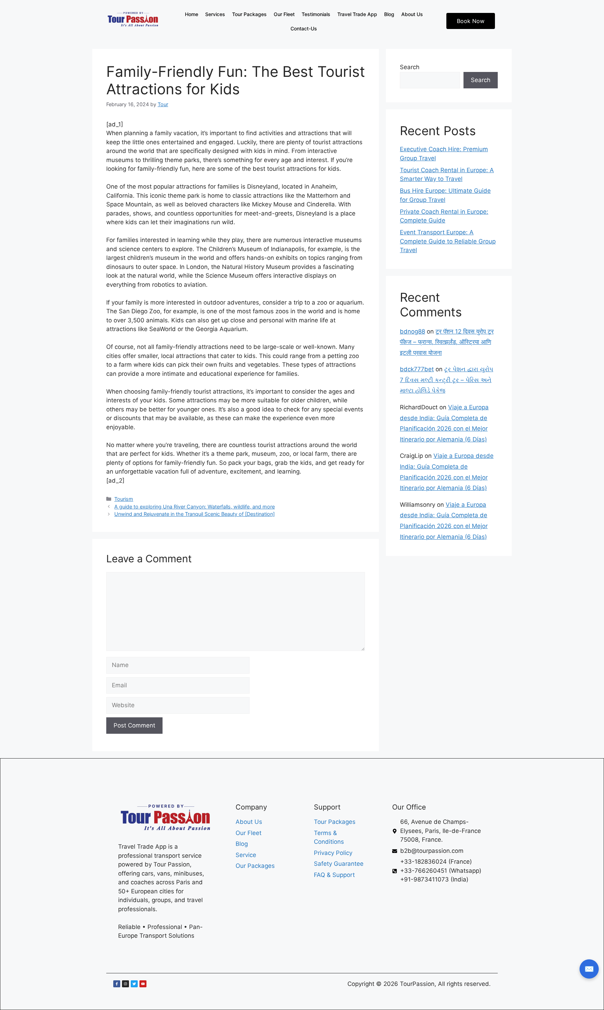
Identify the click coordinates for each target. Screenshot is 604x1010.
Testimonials (316, 14)
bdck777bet (417, 369)
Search (409, 67)
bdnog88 (412, 331)
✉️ (589, 968)
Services (215, 14)
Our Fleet (284, 14)
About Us (412, 14)
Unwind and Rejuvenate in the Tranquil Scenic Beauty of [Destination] (194, 514)
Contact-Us (303, 28)
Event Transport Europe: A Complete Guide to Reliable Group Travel (448, 241)
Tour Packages (249, 14)
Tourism (123, 499)
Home (191, 14)
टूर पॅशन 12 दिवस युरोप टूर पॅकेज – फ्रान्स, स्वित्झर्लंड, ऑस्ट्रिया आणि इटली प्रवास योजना (447, 342)
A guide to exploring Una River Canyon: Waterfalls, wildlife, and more (194, 507)
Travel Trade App (357, 14)
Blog (389, 14)
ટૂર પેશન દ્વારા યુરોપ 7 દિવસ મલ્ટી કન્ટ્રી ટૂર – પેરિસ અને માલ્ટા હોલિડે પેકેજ (446, 380)
